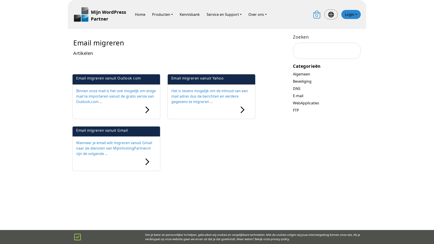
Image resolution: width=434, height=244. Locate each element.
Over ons (256, 14)
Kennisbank (190, 14)
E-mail (298, 95)
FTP (296, 110)
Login (349, 14)
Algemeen (301, 74)
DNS (296, 88)
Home (140, 14)
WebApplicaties (306, 103)
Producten (161, 14)
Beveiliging (302, 81)
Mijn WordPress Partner (108, 15)
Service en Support (223, 14)
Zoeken (301, 37)
